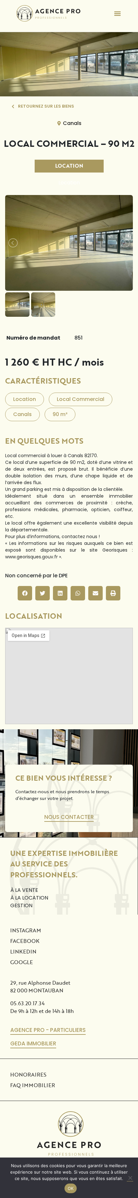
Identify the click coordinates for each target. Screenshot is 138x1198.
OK (71, 1188)
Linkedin (23, 951)
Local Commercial (80, 399)
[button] (117, 13)
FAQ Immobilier (32, 1085)
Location (69, 166)
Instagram (25, 930)
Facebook (24, 941)
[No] (130, 1178)
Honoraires (28, 1074)
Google (21, 962)
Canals (72, 123)
